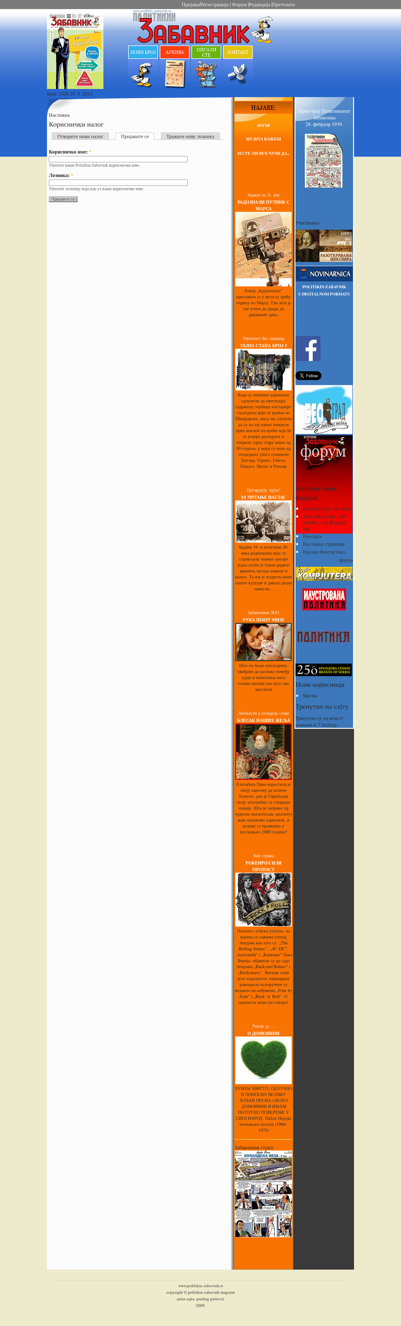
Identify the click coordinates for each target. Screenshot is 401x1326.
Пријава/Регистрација (205, 4)
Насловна (59, 115)
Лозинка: (61, 175)
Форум (239, 4)
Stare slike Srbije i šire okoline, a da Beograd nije (324, 522)
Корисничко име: (70, 151)
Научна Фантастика (324, 551)
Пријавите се (135, 136)
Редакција (259, 4)
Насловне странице (324, 543)
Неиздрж (312, 536)
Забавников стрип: (254, 1147)
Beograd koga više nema (327, 508)
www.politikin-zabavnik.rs (200, 1285)
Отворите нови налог (80, 136)
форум (346, 559)
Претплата (283, 4)
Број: (53, 93)
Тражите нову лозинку (190, 136)
